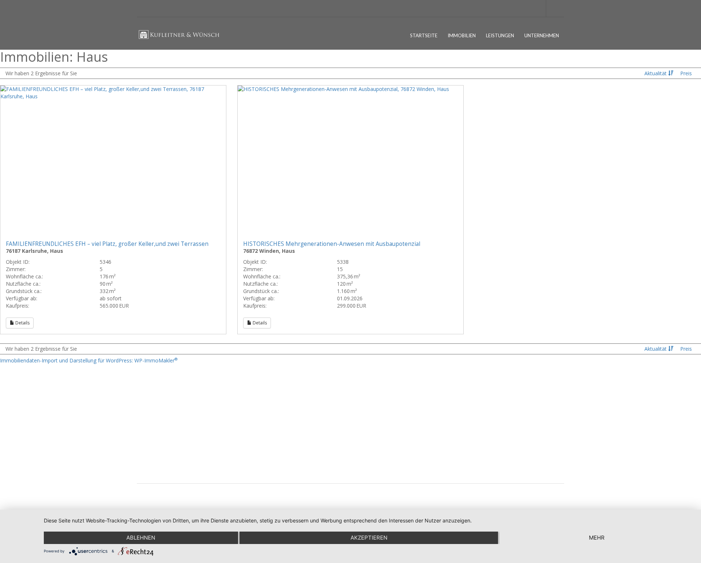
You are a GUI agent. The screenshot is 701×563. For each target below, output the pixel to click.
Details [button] (22, 323)
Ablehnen (140, 537)
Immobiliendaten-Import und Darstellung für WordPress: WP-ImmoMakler (88, 360)
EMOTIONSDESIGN (544, 496)
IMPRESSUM (156, 397)
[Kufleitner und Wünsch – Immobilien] (182, 39)
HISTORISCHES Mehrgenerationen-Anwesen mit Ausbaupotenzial (331, 244)
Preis (686, 73)
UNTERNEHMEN (541, 35)
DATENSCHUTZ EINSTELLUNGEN (177, 420)
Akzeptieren (368, 537)
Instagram (476, 413)
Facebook (476, 397)
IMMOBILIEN (462, 35)
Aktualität (656, 73)
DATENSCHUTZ (159, 409)
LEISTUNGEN (500, 35)
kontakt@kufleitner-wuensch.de (280, 446)
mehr (597, 537)
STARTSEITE (423, 35)
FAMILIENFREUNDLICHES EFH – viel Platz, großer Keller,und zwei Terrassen (107, 244)
